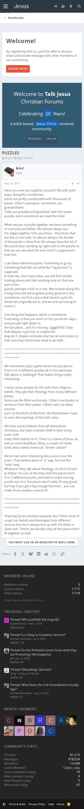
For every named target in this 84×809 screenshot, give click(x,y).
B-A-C (8, 158)
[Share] (72, 183)
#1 (78, 183)
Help (51, 804)
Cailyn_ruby (71, 768)
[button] (4, 804)
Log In (51, 138)
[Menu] (5, 6)
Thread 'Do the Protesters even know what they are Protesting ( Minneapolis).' (43, 652)
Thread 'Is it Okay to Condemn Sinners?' (38, 635)
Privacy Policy (37, 804)
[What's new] (71, 6)
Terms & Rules (17, 804)
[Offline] (12, 175)
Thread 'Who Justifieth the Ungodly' (35, 619)
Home (60, 804)
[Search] (79, 6)
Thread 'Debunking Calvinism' (31, 669)
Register (34, 138)
